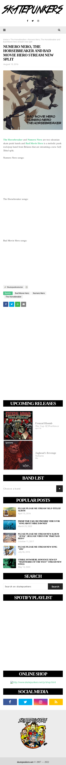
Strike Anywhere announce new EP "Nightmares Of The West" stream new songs (40, 562)
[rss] (56, 702)
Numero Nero (39, 293)
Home (5, 39)
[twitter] (32, 21)
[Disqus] (33, 354)
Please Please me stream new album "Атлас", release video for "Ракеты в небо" (38, 536)
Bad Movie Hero (22, 293)
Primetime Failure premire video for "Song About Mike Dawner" (39, 522)
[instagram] (38, 21)
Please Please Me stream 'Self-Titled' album (39, 509)
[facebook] (27, 21)
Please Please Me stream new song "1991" (37, 548)
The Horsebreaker (18, 39)
